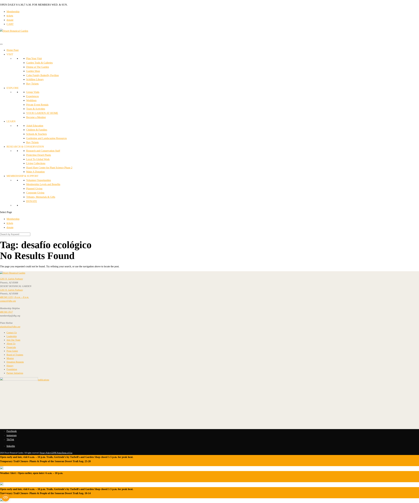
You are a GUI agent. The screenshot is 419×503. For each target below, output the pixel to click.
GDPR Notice (56, 453)
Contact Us (12, 332)
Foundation (12, 369)
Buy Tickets (32, 83)
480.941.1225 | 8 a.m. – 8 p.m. (14, 297)
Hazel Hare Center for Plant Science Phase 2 (49, 167)
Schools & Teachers (36, 134)
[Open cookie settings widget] (5, 497)
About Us (11, 343)
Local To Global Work (38, 159)
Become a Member (36, 117)
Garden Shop (33, 71)
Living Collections (35, 163)
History (10, 366)
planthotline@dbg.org (10, 326)
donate (10, 20)
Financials (11, 347)
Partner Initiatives (15, 373)
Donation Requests (15, 362)
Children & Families (36, 129)
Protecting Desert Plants (38, 155)
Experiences (32, 96)
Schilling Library (35, 79)
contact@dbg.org (8, 301)
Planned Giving (34, 188)
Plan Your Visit (34, 58)
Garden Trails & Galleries (39, 62)
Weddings (31, 100)
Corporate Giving (35, 192)
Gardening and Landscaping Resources (46, 138)
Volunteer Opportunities (38, 180)
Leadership (12, 336)
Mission (10, 358)
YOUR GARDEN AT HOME (42, 113)
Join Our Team (13, 340)
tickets (10, 15)
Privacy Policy (45, 453)
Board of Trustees (15, 355)
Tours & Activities (35, 108)
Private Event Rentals (37, 104)
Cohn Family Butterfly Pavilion (42, 75)
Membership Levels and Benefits (43, 184)
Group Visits (32, 92)
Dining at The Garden (37, 67)
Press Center (12, 351)
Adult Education (34, 125)
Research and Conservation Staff (43, 150)
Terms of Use (67, 453)
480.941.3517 (6, 312)
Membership (13, 11)
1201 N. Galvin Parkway (11, 279)
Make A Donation (35, 171)
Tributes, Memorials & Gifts (40, 197)
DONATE (31, 201)
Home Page (13, 50)
